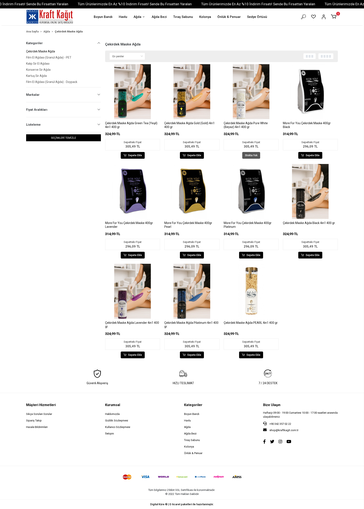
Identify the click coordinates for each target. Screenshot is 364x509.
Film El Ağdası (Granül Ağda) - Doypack (51, 82)
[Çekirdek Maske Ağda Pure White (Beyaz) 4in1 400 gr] (251, 91)
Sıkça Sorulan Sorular (39, 414)
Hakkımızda (112, 414)
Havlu (123, 17)
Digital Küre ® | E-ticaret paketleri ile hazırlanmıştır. (182, 504)
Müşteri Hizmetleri (41, 405)
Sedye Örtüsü (257, 17)
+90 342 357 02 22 (280, 423)
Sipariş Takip (34, 420)
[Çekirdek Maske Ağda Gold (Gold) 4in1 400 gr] (191, 91)
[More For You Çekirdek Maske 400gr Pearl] (191, 191)
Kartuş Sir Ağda (36, 75)
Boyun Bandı (103, 17)
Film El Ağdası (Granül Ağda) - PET (48, 57)
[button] (334, 17)
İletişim (109, 433)
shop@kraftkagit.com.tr (283, 430)
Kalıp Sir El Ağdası (38, 63)
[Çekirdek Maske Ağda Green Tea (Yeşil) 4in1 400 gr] (132, 91)
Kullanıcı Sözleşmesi (117, 427)
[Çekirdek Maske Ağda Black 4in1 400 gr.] (310, 191)
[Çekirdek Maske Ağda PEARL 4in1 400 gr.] (251, 291)
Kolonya (205, 17)
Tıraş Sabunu (183, 17)
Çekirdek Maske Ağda (40, 51)
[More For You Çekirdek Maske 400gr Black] (310, 91)
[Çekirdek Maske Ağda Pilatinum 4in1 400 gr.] (191, 291)
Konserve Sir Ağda (38, 69)
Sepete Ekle (135, 155)
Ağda (137, 17)
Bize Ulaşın (271, 405)
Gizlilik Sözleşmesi (116, 420)
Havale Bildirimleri (37, 427)
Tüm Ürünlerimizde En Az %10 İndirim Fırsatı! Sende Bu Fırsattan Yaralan (135, 4)
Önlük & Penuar (229, 17)
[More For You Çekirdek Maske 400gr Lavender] (132, 191)
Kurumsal (112, 405)
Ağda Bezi (159, 17)
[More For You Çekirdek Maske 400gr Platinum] (251, 191)
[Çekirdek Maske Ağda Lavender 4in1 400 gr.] (132, 291)
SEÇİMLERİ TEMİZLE (63, 137)
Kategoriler (193, 405)
